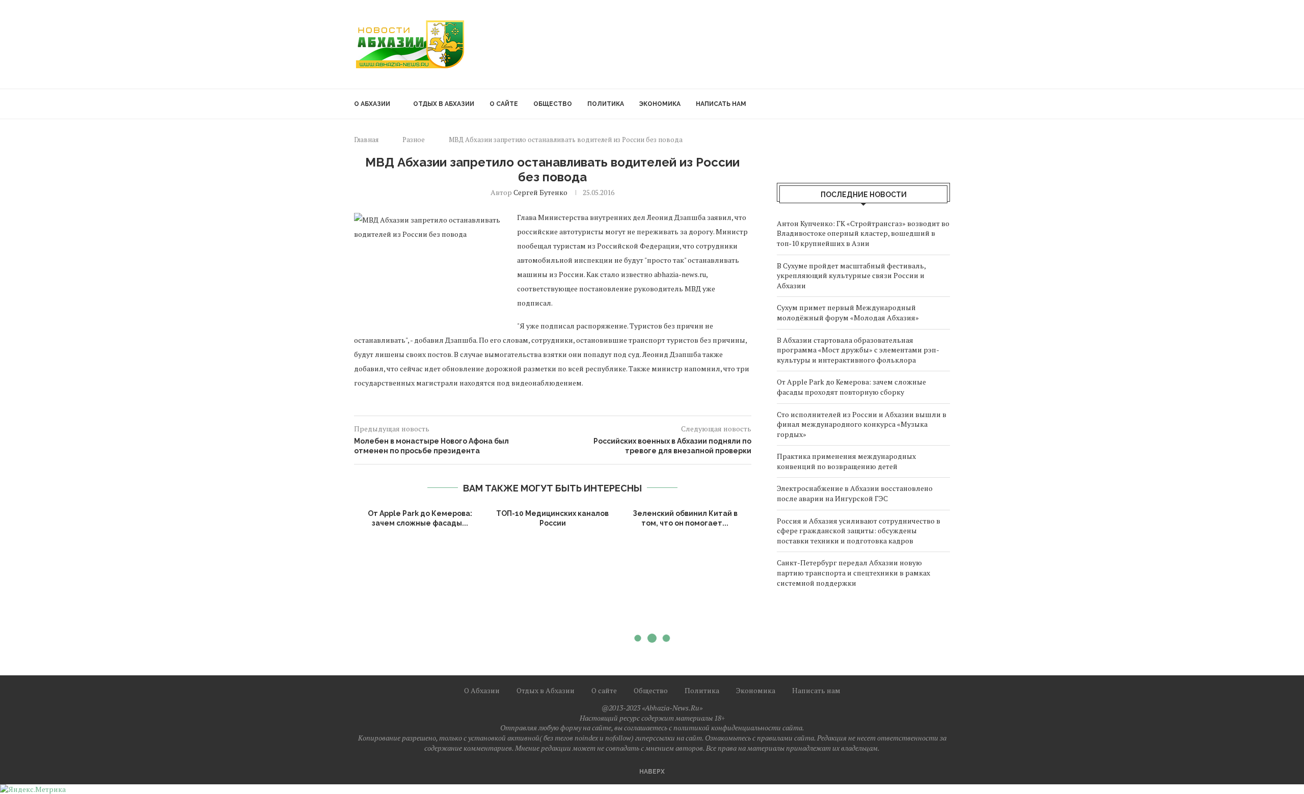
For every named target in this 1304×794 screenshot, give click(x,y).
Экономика (660, 103)
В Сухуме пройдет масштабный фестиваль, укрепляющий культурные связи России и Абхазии (851, 275)
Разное (413, 139)
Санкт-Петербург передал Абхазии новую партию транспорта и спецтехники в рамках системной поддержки (853, 572)
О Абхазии (372, 103)
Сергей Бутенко (540, 192)
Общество (552, 103)
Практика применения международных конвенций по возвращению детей (846, 461)
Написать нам (721, 103)
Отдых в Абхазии (443, 103)
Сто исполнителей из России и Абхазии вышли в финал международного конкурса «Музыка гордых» (861, 424)
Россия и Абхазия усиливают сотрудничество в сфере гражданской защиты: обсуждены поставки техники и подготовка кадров (858, 530)
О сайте (504, 103)
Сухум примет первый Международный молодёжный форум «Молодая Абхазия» (848, 312)
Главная (366, 139)
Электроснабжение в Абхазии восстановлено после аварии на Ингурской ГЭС (855, 493)
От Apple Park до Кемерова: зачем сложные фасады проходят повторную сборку (851, 387)
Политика (605, 103)
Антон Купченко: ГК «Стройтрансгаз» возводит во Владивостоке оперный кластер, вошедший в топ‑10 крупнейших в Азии (863, 233)
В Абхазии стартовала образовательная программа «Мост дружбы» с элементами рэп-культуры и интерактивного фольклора (858, 350)
